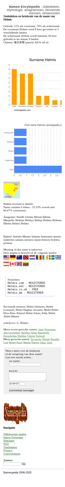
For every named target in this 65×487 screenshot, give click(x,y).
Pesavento (50, 329)
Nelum (46, 339)
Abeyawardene (11, 332)
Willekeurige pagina (14, 434)
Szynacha (36, 339)
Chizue (31, 336)
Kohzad (40, 336)
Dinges (35, 342)
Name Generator (13, 437)
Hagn (19, 342)
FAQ (6, 444)
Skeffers (25, 332)
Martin (27, 342)
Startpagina (10, 447)
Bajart (12, 342)
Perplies (55, 339)
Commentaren (11, 453)
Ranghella (43, 332)
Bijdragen (8, 440)
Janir (41, 329)
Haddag (22, 336)
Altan (34, 332)
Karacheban (10, 336)
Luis (5, 342)
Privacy (7, 450)
